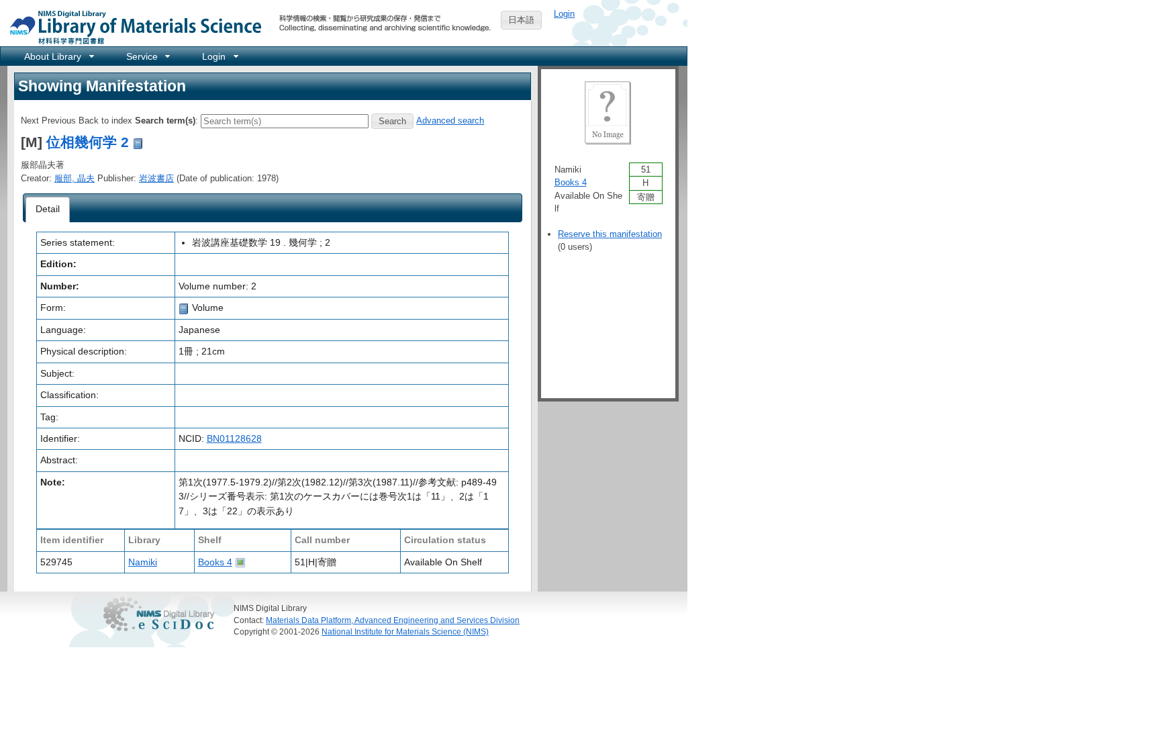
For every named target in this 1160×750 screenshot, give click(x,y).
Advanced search (450, 120)
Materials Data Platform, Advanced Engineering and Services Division (393, 620)
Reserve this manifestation (610, 234)
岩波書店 (156, 178)
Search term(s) (165, 120)
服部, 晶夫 (74, 178)
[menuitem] (58, 56)
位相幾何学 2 (87, 142)
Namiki (142, 562)
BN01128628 (234, 438)
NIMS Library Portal (131, 26)
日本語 (521, 20)
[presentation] (48, 209)
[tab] (48, 209)
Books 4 (215, 562)
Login (564, 14)
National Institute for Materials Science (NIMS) (405, 631)
